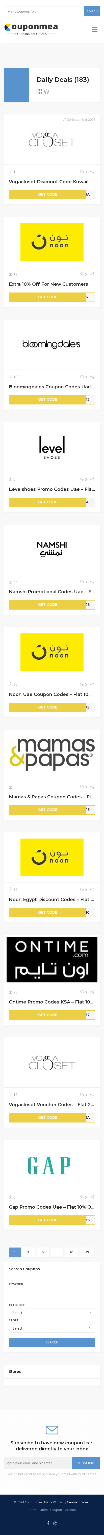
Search (92, 11)
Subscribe (86, 1463)
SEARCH (52, 1342)
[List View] (46, 92)
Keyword (16, 1284)
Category (16, 1305)
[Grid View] (39, 92)
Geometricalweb (79, 1502)
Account (71, 1510)
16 (71, 1252)
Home (32, 1510)
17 (87, 1252)
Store (13, 1320)
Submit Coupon (50, 1510)
